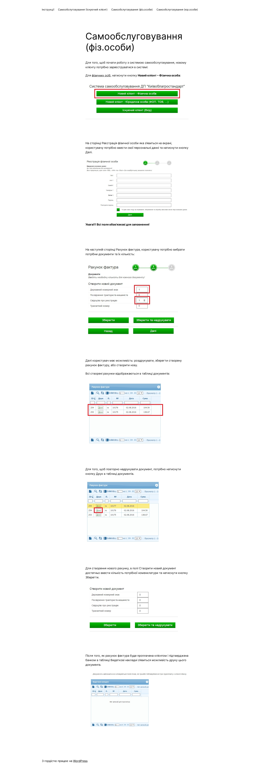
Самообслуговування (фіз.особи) (132, 9)
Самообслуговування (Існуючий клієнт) (83, 9)
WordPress (80, 761)
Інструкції (48, 9)
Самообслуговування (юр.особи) (177, 9)
